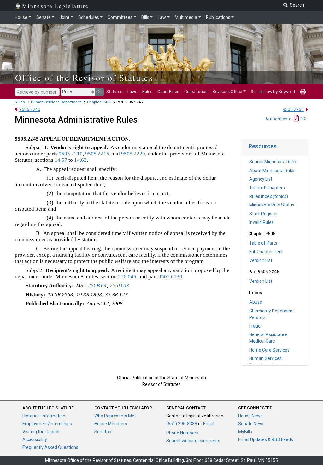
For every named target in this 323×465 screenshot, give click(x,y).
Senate (43, 17)
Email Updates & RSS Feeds (265, 439)
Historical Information (43, 415)
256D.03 (119, 285)
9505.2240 (29, 109)
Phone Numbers (182, 432)
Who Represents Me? (115, 415)
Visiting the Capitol (40, 431)
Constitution (196, 91)
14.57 (61, 160)
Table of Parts (263, 243)
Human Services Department (56, 102)
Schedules (88, 17)
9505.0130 (170, 277)
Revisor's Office (227, 91)
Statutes (114, 91)
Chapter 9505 (98, 102)
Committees (120, 17)
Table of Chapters (267, 187)
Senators (103, 431)
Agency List (260, 179)
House (21, 17)
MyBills (245, 431)
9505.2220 (133, 154)
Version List (260, 260)
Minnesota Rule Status (271, 204)
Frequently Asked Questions (50, 447)
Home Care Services (269, 349)
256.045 (127, 277)
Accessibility (34, 439)
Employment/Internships (47, 423)
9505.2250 (293, 109)
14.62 (80, 160)
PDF (303, 118)
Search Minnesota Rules (273, 161)
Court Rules (168, 91)
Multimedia (186, 17)
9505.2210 (71, 154)
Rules (147, 91)
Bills (145, 17)
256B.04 (97, 285)
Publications (218, 17)
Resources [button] (263, 146)
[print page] (302, 91)
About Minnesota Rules (272, 170)
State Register (263, 213)
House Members (110, 423)
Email (208, 423)
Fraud (255, 325)
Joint (64, 17)
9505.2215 (97, 154)
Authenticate (278, 118)
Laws (132, 91)
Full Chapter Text (266, 251)
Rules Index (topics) (268, 196)
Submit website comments (193, 440)
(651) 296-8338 (181, 423)
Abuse (255, 302)
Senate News (251, 423)
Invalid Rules (261, 222)
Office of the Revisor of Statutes (84, 78)
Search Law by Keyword (273, 91)
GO (99, 92)
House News (250, 415)
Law (162, 17)
